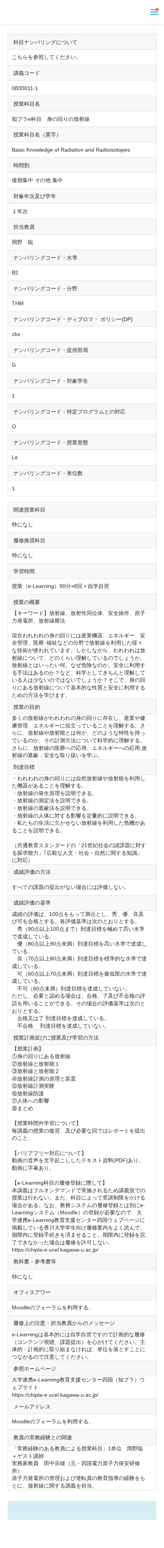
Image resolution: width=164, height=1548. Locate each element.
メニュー (154, 12)
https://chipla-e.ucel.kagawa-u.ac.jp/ (55, 1250)
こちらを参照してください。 (46, 57)
